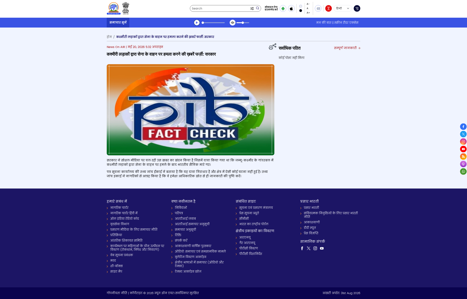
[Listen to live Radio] (328, 8)
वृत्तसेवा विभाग (119, 224)
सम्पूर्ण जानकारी (346, 48)
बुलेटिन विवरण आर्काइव (190, 257)
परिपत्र (179, 213)
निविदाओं (181, 208)
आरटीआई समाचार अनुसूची (192, 224)
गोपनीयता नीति (117, 293)
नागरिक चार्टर (119, 208)
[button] (252, 8)
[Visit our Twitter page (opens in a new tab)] (308, 248)
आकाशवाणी (312, 222)
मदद (113, 261)
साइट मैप (116, 271)
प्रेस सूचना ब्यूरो (249, 213)
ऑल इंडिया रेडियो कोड (124, 219)
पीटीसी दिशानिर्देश (250, 254)
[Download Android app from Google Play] (283, 8)
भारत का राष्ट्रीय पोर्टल (253, 224)
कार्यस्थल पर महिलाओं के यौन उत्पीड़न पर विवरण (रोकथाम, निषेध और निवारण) (137, 248)
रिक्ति (178, 235)
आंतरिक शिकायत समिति (126, 240)
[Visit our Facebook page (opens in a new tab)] (302, 248)
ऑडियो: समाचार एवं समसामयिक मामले (200, 251)
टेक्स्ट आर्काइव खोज (188, 271)
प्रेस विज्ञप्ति (311, 233)
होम (109, 37)
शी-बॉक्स (116, 266)
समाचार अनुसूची (185, 230)
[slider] (213, 22)
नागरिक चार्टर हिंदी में (124, 213)
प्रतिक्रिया (116, 235)
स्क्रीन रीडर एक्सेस (346, 23)
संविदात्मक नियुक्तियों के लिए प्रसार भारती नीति (331, 215)
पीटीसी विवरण (248, 248)
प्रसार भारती (311, 208)
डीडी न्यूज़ (310, 228)
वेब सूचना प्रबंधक (121, 255)
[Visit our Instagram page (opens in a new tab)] (315, 248)
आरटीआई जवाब (185, 219)
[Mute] (233, 23)
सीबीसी (244, 219)
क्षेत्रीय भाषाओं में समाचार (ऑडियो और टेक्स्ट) (199, 264)
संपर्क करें (181, 240)
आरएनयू (245, 237)
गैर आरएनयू (247, 243)
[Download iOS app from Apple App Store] (291, 8)
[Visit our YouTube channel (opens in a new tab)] (322, 248)
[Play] (197, 23)
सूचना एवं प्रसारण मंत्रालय (256, 208)
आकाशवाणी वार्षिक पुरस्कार (193, 246)
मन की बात (323, 23)
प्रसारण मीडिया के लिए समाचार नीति (133, 230)
